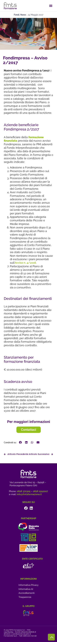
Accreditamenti (27, 593)
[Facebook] (26, 508)
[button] (50, 5)
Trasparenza (25, 597)
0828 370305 (23, 491)
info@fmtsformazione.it (29, 494)
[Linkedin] (31, 508)
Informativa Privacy (28, 585)
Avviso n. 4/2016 (25, 262)
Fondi (16, 15)
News (23, 15)
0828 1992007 (40, 491)
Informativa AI (26, 589)
